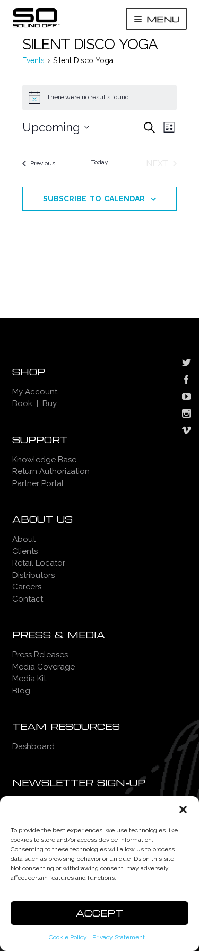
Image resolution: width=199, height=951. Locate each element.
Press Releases (40, 654)
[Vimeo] (186, 431)
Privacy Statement (118, 937)
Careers (26, 587)
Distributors (33, 575)
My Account (34, 392)
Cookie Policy (68, 937)
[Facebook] (186, 380)
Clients (25, 551)
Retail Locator (38, 563)
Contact (27, 599)
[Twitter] (186, 363)
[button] (183, 809)
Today (99, 162)
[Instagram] (186, 414)
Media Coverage (43, 667)
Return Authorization (51, 471)
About (24, 539)
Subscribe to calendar (94, 199)
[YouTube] (186, 397)
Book (22, 403)
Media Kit (29, 678)
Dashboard (33, 746)
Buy (49, 403)
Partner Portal (38, 483)
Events (33, 60)
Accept (99, 913)
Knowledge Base (44, 459)
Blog (21, 690)
